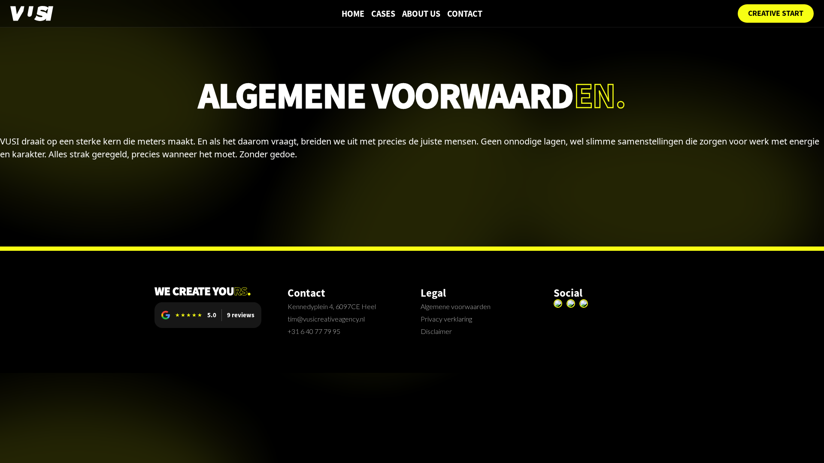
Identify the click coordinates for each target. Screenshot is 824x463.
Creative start (775, 13)
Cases (383, 13)
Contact (464, 13)
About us (421, 13)
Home (353, 13)
